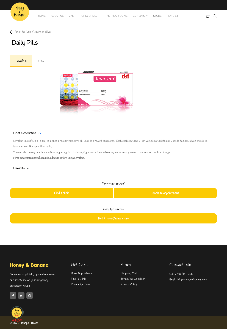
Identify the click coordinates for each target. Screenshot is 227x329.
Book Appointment (82, 273)
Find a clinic (61, 193)
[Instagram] (29, 295)
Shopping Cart (129, 273)
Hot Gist (172, 16)
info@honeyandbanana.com (191, 279)
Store (157, 16)
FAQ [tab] (41, 61)
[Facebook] (13, 295)
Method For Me (117, 16)
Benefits (19, 168)
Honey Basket (89, 16)
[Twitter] (21, 295)
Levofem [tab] (21, 61)
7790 (71, 16)
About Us (57, 16)
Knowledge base (80, 284)
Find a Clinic (78, 279)
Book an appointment (165, 193)
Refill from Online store (113, 218)
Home (42, 16)
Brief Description (24, 133)
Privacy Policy (129, 284)
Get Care (139, 16)
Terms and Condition (133, 279)
